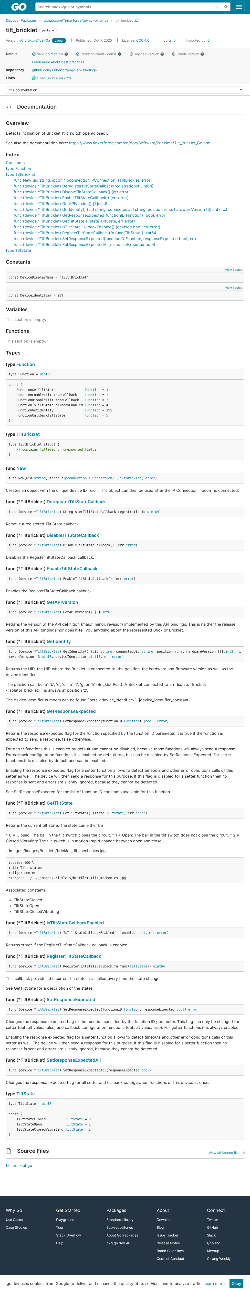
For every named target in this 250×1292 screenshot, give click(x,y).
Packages (116, 1210)
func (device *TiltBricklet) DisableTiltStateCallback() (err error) (72, 191)
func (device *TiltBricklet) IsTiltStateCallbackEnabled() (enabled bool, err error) (87, 226)
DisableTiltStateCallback (73, 535)
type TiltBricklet (20, 174)
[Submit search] (226, 6)
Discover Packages (21, 20)
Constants (15, 162)
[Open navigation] (239, 7)
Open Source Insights (53, 78)
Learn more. (215, 1283)
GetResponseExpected (71, 711)
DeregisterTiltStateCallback (76, 501)
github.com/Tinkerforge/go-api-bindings (76, 20)
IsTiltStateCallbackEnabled (75, 922)
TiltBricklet (28, 434)
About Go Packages (122, 1235)
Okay (236, 1283)
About (163, 1210)
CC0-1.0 (142, 40)
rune (178, 651)
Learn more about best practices (58, 62)
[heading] (20, 7)
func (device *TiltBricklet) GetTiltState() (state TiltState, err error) (74, 221)
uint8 (45, 374)
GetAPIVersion (62, 602)
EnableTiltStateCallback (72, 568)
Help (59, 1243)
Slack (211, 1235)
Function (25, 364)
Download (165, 1220)
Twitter (212, 1220)
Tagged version (146, 54)
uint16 (94, 657)
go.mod (51, 54)
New (21, 468)
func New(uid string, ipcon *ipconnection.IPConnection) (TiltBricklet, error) (83, 180)
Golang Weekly (219, 1258)
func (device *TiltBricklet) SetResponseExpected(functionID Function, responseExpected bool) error (106, 238)
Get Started (68, 1210)
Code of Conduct (170, 1258)
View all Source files (224, 1153)
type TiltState (18, 250)
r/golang (213, 1243)
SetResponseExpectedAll (74, 1060)
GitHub (212, 1227)
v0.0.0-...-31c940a (28, 40)
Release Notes (168, 1243)
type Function (18, 168)
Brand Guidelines (170, 1251)
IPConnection (100, 478)
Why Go (14, 1210)
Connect (216, 1210)
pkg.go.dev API (118, 1243)
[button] (34, 54)
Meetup (213, 1251)
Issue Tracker (167, 1235)
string (40, 478)
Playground (65, 1220)
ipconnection (75, 478)
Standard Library (120, 1220)
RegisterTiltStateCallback (74, 956)
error (150, 478)
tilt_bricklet (124, 20)
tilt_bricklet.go (19, 1165)
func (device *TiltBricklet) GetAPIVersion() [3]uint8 (60, 203)
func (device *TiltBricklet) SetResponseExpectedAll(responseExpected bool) (84, 244)
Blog (160, 1227)
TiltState (115, 813)
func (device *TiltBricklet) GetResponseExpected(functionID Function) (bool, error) (90, 215)
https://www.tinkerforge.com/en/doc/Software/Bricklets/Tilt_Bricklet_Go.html (140, 142)
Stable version (188, 54)
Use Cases (14, 1220)
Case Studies (16, 1227)
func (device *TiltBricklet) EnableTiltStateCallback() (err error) (71, 197)
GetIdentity (59, 641)
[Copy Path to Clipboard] (137, 20)
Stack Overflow (68, 1235)
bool (149, 721)
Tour (59, 1227)
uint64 (153, 512)
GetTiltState (60, 803)
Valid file (50, 54)
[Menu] (125, 89)
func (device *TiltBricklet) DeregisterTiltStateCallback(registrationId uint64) (84, 186)
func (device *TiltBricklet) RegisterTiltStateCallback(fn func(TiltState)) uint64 (85, 232)
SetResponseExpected (71, 999)
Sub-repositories (119, 1227)
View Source (233, 269)
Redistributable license (99, 54)
